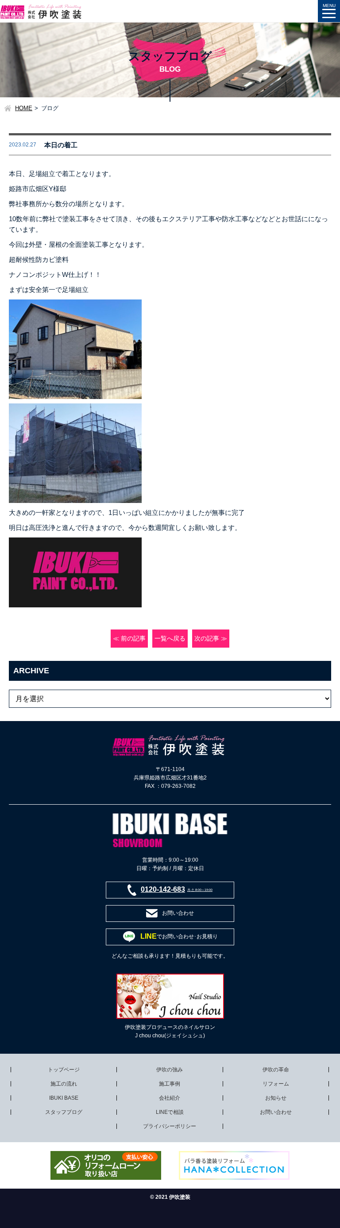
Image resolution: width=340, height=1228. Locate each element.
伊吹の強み (169, 1070)
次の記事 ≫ (210, 638)
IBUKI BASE (63, 1098)
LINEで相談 (170, 1112)
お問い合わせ (276, 1112)
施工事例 (169, 1084)
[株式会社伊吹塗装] (41, 8)
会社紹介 (169, 1098)
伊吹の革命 (276, 1070)
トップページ (64, 1070)
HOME (23, 108)
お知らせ (275, 1098)
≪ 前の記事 (129, 638)
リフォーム (276, 1084)
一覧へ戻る (170, 638)
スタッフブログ (63, 1112)
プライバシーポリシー (169, 1126)
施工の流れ (63, 1084)
